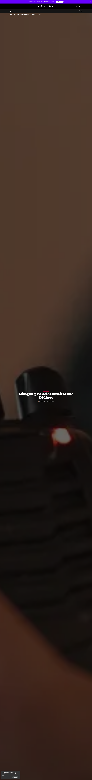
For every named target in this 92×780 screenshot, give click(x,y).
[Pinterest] (78, 6)
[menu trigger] (11, 11)
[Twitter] (76, 6)
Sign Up (59, 1)
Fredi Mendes (43, 401)
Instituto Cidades (45, 6)
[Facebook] (74, 6)
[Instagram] (79, 6)
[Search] (81, 11)
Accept (15, 777)
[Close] (90, 1)
